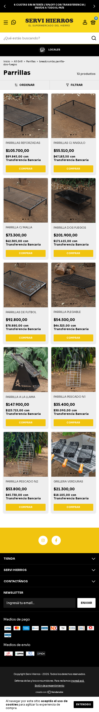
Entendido (83, 704)
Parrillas (30, 61)
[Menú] (6, 23)
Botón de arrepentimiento (49, 685)
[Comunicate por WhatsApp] (13, 23)
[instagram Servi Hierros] (43, 540)
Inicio (6, 61)
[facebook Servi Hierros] (56, 540)
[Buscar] (93, 38)
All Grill (18, 61)
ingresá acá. (77, 680)
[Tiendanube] (49, 692)
